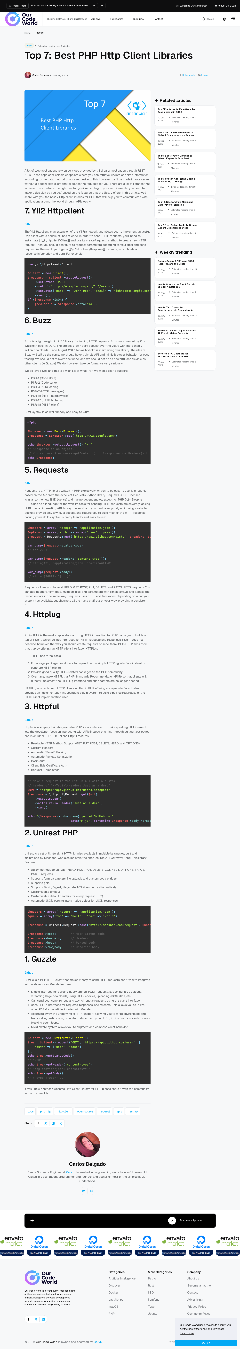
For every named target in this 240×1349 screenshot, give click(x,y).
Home (27, 33)
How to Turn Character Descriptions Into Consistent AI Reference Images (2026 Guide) (77, 5)
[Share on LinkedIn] (53, 1123)
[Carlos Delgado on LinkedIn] (84, 1191)
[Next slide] (102, 5)
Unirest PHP (55, 833)
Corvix (70, 1172)
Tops (29, 45)
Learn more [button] (187, 1333)
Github (28, 224)
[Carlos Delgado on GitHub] (91, 1191)
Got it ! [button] (206, 1343)
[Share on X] (45, 1123)
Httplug (47, 614)
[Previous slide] (94, 5)
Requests (51, 470)
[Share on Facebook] (38, 1123)
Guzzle (43, 959)
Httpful (46, 706)
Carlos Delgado (87, 1164)
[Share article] (60, 1123)
